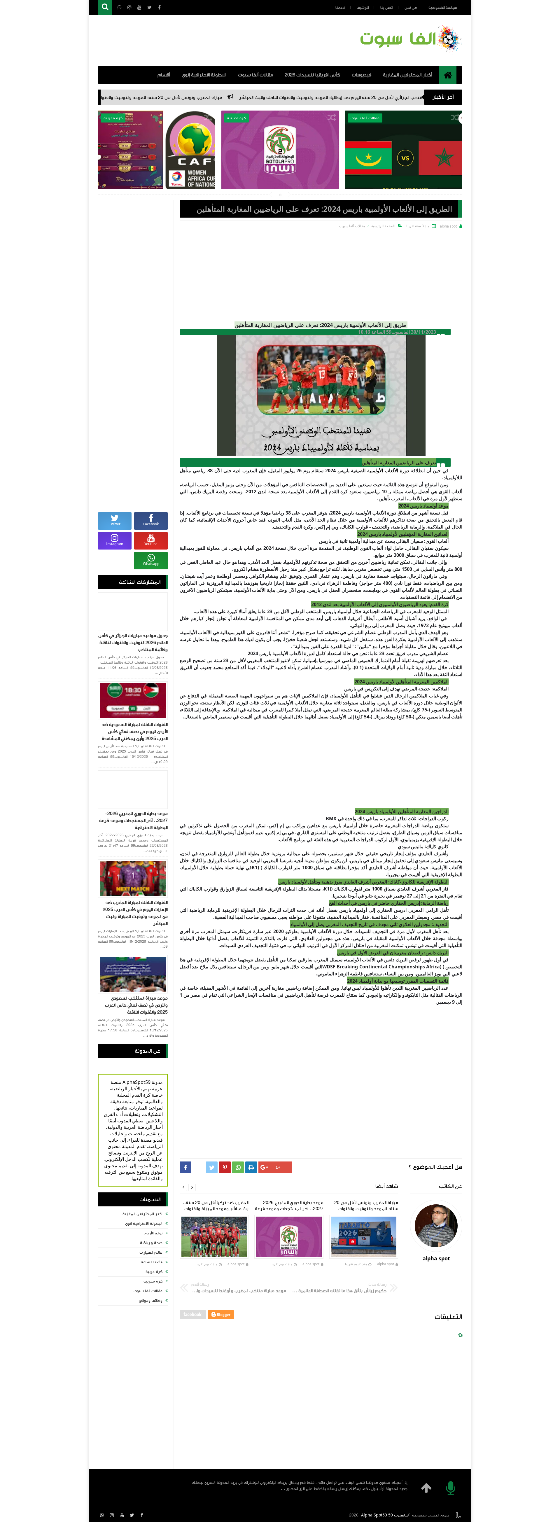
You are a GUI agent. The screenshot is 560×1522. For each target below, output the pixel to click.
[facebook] (141, 1515)
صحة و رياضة (151, 1243)
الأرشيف (363, 7)
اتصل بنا (386, 7)
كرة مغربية (153, 1281)
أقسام (164, 74)
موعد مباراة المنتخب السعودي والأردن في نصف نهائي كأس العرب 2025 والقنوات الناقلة (136, 1005)
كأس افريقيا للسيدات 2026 (312, 74)
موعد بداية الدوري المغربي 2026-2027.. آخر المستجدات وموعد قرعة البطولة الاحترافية (280, 160)
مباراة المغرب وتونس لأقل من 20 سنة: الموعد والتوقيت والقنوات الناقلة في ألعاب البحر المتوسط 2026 (239, 97)
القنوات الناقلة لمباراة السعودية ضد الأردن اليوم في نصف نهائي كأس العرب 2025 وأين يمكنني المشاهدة (135, 731)
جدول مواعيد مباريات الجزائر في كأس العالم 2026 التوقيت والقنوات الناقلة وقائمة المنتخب (133, 642)
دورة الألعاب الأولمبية (388, 470)
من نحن (411, 7)
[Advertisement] (321, 275)
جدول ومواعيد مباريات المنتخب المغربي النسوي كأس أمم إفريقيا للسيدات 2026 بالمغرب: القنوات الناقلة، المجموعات (156, 164)
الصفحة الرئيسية (383, 225)
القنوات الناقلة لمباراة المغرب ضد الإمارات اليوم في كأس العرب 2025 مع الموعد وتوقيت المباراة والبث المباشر (135, 913)
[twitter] (131, 1515)
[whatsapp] (102, 1515)
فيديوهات (361, 74)
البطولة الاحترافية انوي (143, 1224)
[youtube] (122, 1515)
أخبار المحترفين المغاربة (407, 74)
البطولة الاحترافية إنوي (204, 74)
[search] (105, 7)
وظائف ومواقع (150, 1301)
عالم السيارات (150, 1252)
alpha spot (385, 1264)
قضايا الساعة (151, 1262)
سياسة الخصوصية (442, 7)
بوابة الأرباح (153, 1233)
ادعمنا (340, 7)
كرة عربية (154, 1272)
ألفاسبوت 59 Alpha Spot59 (385, 1515)
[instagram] (112, 1515)
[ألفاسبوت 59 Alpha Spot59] (410, 54)
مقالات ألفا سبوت (255, 74)
